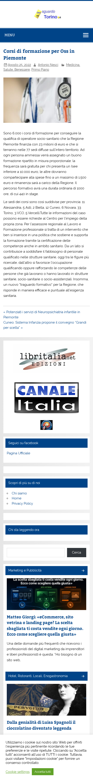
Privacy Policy (22, 503)
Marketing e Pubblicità (25, 570)
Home (16, 498)
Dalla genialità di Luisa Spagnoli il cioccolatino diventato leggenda (41, 725)
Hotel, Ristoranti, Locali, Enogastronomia (38, 676)
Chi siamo (19, 493)
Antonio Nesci (48, 65)
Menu (10, 35)
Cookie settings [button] (18, 772)
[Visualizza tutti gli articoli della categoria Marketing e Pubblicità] (83, 571)
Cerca (76, 552)
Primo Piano (40, 69)
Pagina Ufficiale (18, 453)
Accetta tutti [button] (43, 771)
